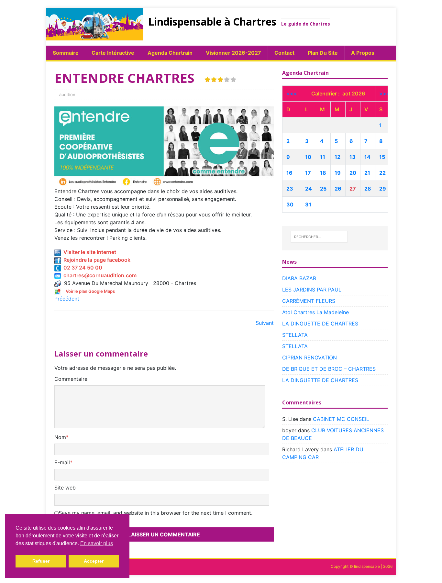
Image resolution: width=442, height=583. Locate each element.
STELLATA (295, 335)
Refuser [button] (41, 561)
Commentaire (70, 379)
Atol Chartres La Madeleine (315, 312)
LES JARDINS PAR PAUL (311, 289)
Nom (60, 437)
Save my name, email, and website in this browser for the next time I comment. (155, 513)
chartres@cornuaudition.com (99, 275)
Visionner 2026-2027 (233, 53)
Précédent (66, 298)
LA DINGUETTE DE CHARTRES (320, 323)
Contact (284, 53)
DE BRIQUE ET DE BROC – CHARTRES (329, 369)
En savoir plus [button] (96, 543)
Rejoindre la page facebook (95, 260)
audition (67, 94)
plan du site (323, 53)
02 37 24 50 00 (81, 267)
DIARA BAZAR (299, 278)
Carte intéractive (113, 53)
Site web (65, 487)
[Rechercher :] (319, 237)
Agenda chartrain (170, 53)
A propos (362, 53)
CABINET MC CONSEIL (341, 419)
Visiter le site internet (88, 252)
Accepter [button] (94, 561)
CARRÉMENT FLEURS (308, 301)
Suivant (265, 323)
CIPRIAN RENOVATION (309, 357)
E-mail (62, 462)
